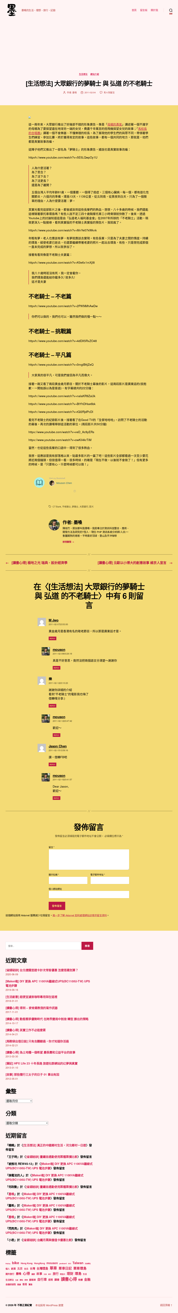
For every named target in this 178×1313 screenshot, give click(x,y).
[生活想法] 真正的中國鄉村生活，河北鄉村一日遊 (54, 1145)
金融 (87, 1279)
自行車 (42, 1279)
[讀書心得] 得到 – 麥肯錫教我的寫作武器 (32, 1008)
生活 (85, 1274)
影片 (91, 506)
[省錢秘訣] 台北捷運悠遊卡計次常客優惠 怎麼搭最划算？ (42, 970)
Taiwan (77, 1262)
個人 (8, 1268)
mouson (52, 1263)
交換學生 (88, 1263)
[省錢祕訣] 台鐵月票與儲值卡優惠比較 (47, 1240)
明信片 (62, 1274)
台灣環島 (42, 1268)
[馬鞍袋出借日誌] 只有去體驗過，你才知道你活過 (37, 1041)
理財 (70, 1273)
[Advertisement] (89, 52)
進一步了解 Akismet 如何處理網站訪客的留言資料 (80, 915)
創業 (13, 1268)
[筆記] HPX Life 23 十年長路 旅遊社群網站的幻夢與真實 (42, 1063)
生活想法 (83, 74)
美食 (26, 1280)
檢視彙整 (68, 541)
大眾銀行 (84, 506)
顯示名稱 (54, 874)
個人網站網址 (55, 888)
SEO (69, 1263)
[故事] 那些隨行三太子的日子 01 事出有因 (32, 1074)
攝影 (33, 1274)
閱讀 (19, 1284)
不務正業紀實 (24, 1305)
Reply (52, 638)
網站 (21, 1280)
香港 (24, 1284)
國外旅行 (10, 1273)
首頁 (134, 10)
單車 (53, 1268)
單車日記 (65, 1268)
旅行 (55, 1273)
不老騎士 (66, 506)
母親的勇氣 (114, 124)
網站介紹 (94, 74)
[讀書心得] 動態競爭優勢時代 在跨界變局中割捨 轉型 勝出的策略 (47, 1019)
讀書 (56, 1279)
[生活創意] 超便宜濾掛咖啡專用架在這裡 (31, 997)
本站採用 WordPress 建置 (49, 1305)
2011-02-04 (90, 92)
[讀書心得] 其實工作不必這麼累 (26, 1030)
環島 (78, 1273)
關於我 (154, 10)
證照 (50, 1279)
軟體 (80, 1279)
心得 (26, 1273)
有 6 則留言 (109, 92)
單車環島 (79, 1268)
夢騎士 (75, 506)
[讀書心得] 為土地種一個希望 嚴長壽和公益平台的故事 (40, 1052)
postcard (63, 1263)
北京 (19, 1268)
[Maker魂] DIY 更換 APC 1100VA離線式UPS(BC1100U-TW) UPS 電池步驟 (49, 1166)
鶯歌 (30, 1284)
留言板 (143, 10)
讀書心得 (69, 1279)
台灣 (32, 1268)
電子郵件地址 (97, 874)
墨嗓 (74, 92)
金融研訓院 (11, 1284)
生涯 (16, 1280)
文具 (45, 1274)
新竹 (49, 1274)
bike (15, 1262)
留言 (51, 847)
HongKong (39, 1263)
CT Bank (57, 506)
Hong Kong (27, 1263)
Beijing (8, 1263)
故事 (39, 1274)
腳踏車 (32, 1279)
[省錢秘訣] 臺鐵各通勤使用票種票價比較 (51, 1156)
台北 (26, 1268)
